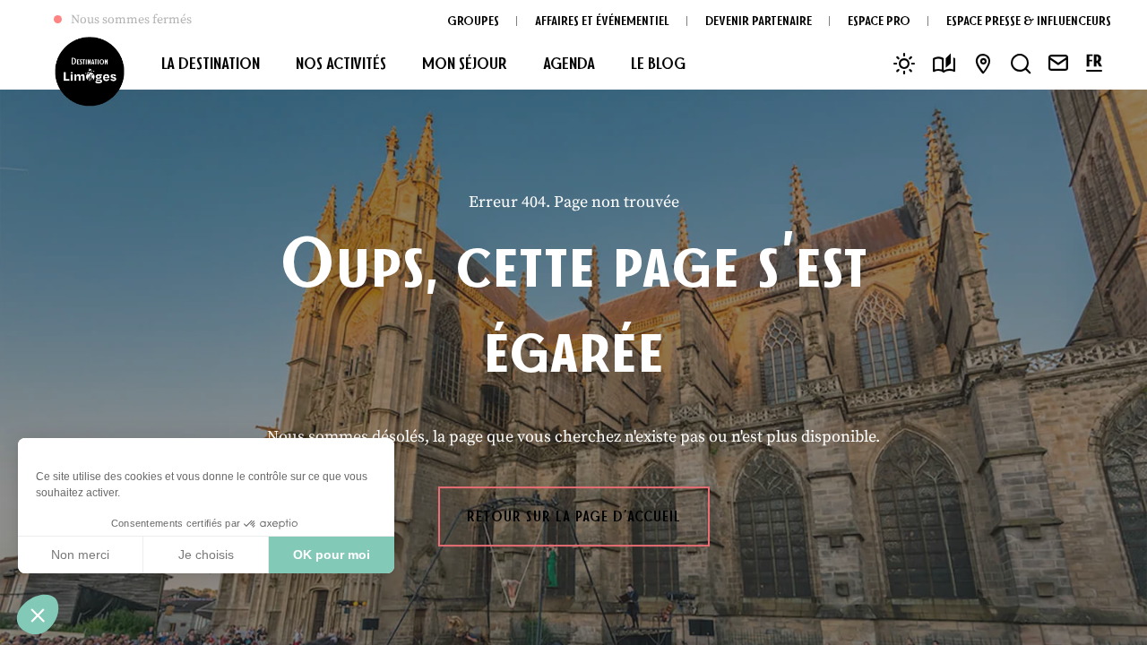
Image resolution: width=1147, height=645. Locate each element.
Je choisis (206, 554)
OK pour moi (331, 554)
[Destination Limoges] (89, 72)
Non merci (80, 554)
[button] (37, 614)
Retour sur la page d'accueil (574, 516)
